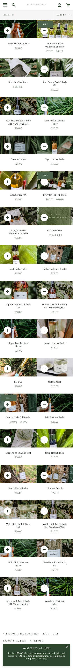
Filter (7, 15)
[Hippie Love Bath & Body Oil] (18, 290)
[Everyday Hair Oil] (18, 180)
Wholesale (36, 641)
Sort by (62, 15)
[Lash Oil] (18, 367)
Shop (55, 634)
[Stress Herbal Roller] (18, 474)
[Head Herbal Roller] (18, 254)
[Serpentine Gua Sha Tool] (18, 438)
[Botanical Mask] (18, 145)
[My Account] (59, 5)
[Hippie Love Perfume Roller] (18, 328)
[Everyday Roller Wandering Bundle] (18, 216)
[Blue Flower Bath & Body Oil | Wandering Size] (18, 106)
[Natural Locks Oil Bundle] (18, 403)
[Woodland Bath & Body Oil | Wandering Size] (18, 586)
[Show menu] (5, 5)
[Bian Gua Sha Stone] (18, 67)
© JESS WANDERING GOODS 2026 (21, 634)
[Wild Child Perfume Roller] (18, 548)
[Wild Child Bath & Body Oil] (18, 509)
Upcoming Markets (14, 641)
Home (45, 634)
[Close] (67, 647)
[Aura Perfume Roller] (18, 29)
